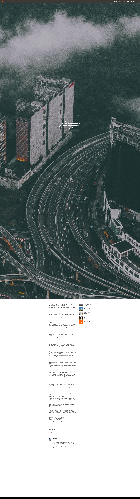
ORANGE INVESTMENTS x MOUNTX (87, 321)
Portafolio (124, 1)
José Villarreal (55, 438)
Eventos (128, 1)
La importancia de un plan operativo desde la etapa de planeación (87, 313)
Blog (131, 1)
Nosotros (115, 1)
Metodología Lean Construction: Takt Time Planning (87, 317)
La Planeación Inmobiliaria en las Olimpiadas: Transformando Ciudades (88, 308)
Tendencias (73, 121)
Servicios (119, 1)
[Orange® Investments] (3, 1)
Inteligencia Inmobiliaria (68, 121)
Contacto (134, 1)
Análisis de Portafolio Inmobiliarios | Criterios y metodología (88, 304)
